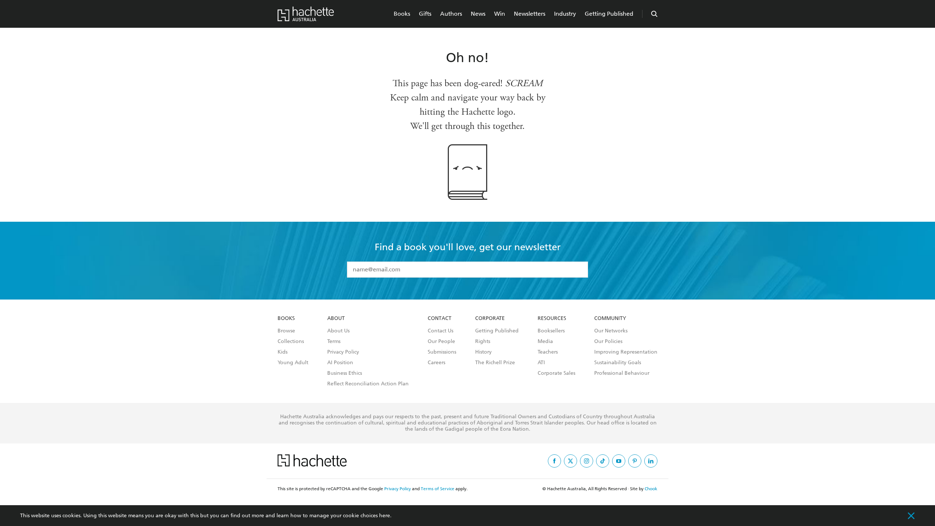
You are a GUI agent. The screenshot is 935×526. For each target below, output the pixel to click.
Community (610, 318)
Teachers (548, 352)
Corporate (490, 318)
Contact (439, 318)
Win (499, 13)
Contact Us (440, 330)
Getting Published (609, 13)
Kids (282, 352)
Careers (436, 362)
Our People (441, 341)
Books (402, 13)
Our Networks (610, 330)
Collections (291, 341)
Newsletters (529, 13)
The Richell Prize (495, 362)
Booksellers (551, 330)
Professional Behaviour (621, 373)
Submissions (442, 352)
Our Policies (608, 341)
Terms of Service (437, 488)
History (483, 352)
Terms (333, 341)
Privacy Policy (343, 352)
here (384, 515)
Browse (286, 330)
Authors (451, 13)
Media (545, 341)
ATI (541, 362)
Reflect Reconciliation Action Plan (368, 383)
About (336, 318)
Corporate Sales (556, 373)
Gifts (425, 13)
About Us (338, 330)
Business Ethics (344, 373)
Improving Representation (625, 352)
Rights (482, 341)
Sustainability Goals (617, 362)
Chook (651, 488)
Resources (552, 318)
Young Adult (293, 362)
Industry (565, 13)
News (478, 13)
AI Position (340, 362)
